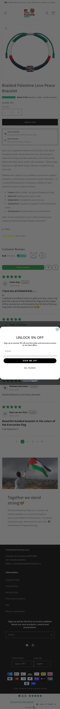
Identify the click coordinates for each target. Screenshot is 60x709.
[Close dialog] (57, 329)
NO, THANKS (30, 368)
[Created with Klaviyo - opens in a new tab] (30, 380)
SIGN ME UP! (30, 361)
